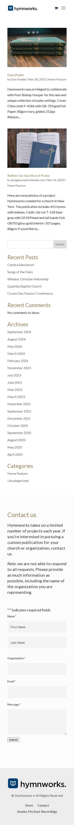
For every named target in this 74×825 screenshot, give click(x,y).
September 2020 (19, 433)
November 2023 (19, 368)
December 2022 (18, 404)
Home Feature (57, 79)
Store (29, 805)
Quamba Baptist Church (24, 286)
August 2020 (16, 440)
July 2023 (14, 375)
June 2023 (14, 382)
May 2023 (14, 389)
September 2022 (19, 411)
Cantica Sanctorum (20, 265)
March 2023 (16, 397)
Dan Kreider (19, 79)
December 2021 (18, 418)
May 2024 (14, 346)
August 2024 (16, 339)
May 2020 (14, 447)
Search (60, 244)
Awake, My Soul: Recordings (37, 811)
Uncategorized (18, 480)
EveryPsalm (15, 75)
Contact (43, 805)
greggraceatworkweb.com (28, 180)
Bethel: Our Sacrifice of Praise (28, 175)
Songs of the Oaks (20, 272)
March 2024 (16, 353)
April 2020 (14, 454)
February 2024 (17, 361)
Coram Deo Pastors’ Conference (30, 293)
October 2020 (17, 425)
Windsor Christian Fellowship (28, 279)
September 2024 (19, 332)
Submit (13, 739)
